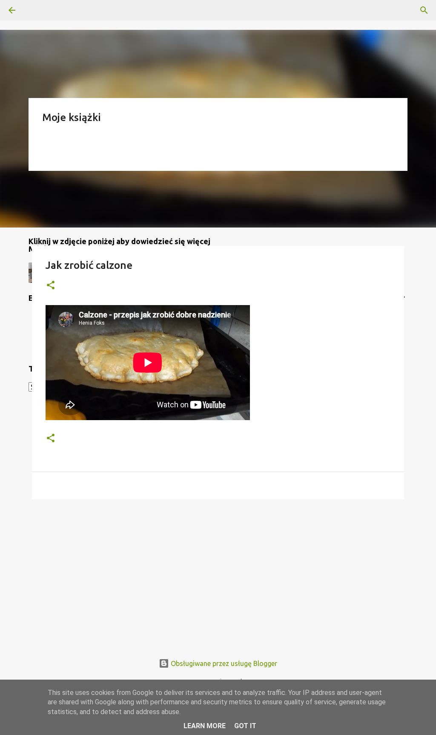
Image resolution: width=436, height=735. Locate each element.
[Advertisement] (218, 571)
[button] (51, 285)
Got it (245, 726)
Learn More (205, 726)
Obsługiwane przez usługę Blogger (223, 663)
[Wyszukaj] (36, 10)
